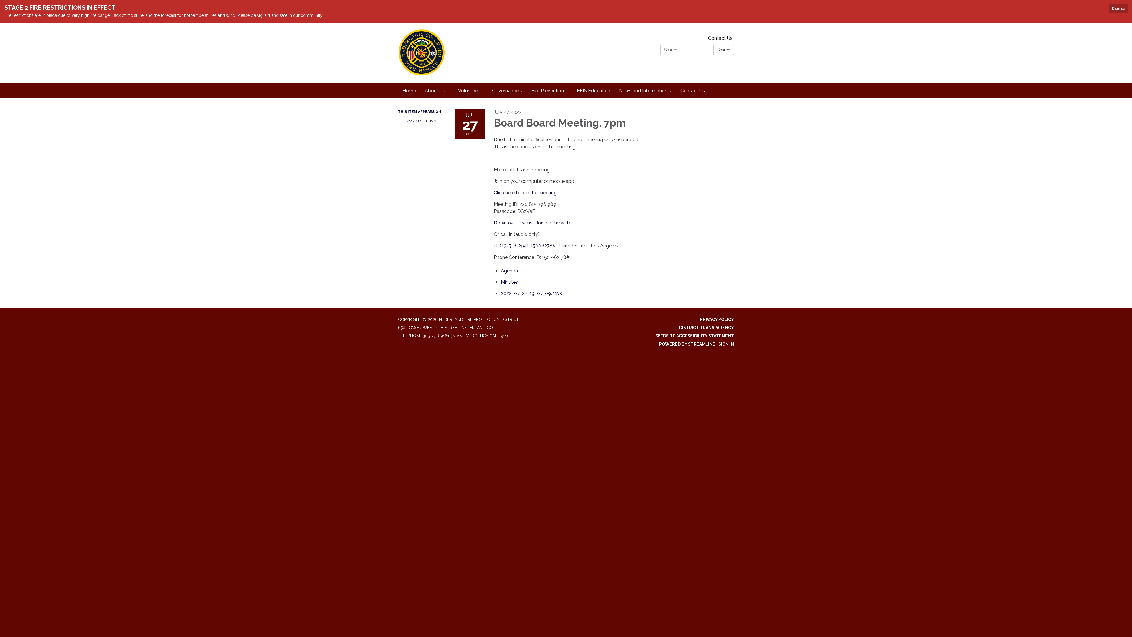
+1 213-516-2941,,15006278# (525, 246)
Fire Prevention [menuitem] (548, 90)
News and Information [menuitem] (643, 90)
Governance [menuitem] (505, 90)
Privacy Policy (717, 319)
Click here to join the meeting (525, 193)
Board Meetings (420, 121)
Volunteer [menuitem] (468, 90)
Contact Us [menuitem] (692, 90)
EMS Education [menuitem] (593, 90)
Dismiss (1118, 8)
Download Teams (513, 223)
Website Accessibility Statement (695, 336)
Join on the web (553, 223)
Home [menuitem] (409, 90)
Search (723, 49)
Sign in (726, 344)
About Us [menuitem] (435, 90)
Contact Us (720, 38)
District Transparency (706, 327)
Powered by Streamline (687, 344)
